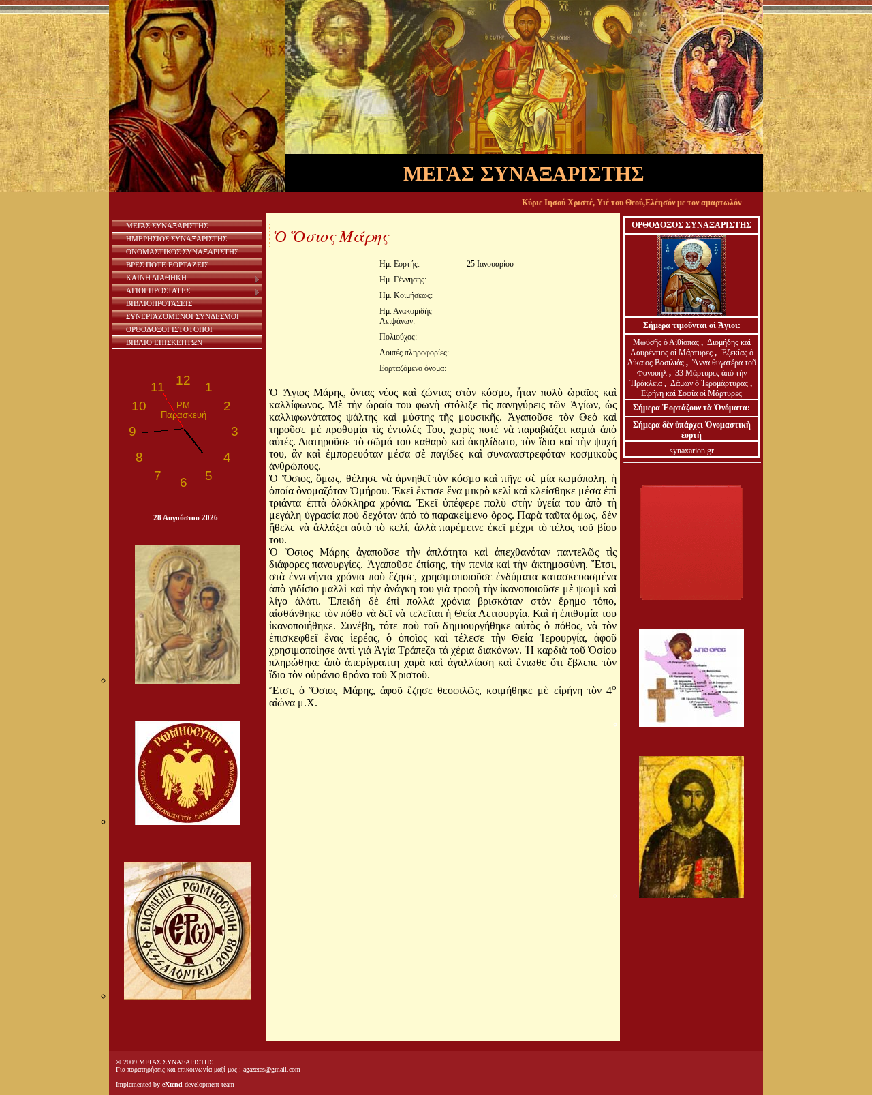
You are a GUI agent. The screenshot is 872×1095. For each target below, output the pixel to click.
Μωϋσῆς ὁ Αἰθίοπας (666, 342)
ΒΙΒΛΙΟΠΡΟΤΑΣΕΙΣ (159, 303)
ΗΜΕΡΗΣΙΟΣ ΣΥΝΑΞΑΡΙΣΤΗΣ (176, 239)
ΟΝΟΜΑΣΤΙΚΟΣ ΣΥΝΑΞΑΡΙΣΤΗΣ (182, 251)
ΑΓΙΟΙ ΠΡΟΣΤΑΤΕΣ (158, 290)
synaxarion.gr (692, 450)
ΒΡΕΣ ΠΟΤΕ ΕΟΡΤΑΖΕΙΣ (167, 264)
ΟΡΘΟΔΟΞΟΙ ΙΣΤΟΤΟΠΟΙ (169, 329)
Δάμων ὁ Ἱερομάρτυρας (710, 383)
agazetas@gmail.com (271, 1069)
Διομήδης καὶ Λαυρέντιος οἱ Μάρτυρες (690, 347)
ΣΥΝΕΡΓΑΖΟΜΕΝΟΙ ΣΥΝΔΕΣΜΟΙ (182, 316)
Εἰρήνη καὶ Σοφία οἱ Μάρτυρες (691, 393)
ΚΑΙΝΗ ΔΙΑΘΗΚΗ (156, 277)
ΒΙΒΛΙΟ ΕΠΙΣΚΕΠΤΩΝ (164, 342)
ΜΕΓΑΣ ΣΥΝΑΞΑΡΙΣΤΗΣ (167, 226)
